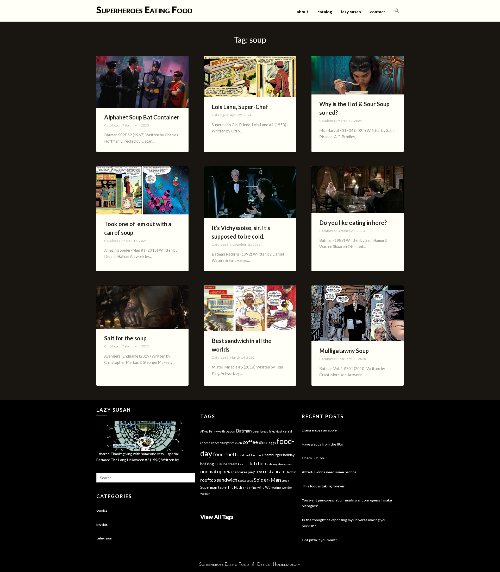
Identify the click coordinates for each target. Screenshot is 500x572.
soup (250, 480)
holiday (289, 455)
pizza (257, 471)
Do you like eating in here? (353, 222)
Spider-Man (267, 479)
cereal (287, 431)
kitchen (258, 463)
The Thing (250, 487)
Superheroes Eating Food (144, 9)
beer (256, 431)
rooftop (208, 480)
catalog (324, 11)
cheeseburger (221, 443)
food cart (244, 455)
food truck (257, 455)
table (222, 487)
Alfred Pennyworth (212, 431)
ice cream (230, 464)
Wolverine (273, 487)
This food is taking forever (323, 486)
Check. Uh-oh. (313, 458)
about (302, 11)
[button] (397, 11)
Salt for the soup (125, 338)
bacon (230, 431)
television (104, 538)
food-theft (225, 454)
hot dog (207, 463)
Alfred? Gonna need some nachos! (330, 472)
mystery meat (283, 464)
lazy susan (351, 11)
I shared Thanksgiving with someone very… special (137, 454)
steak (285, 480)
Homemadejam (287, 564)
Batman (244, 431)
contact (377, 11)
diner (263, 442)
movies (102, 524)
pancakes (240, 472)
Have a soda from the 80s (322, 444)
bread (264, 431)
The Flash (234, 487)
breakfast (275, 431)
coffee (250, 442)
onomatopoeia (216, 471)
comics (102, 510)
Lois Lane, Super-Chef (240, 106)
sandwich (227, 480)
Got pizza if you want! (319, 540)
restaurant (274, 471)
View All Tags (217, 516)
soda (242, 480)
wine (260, 487)
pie (250, 472)
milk (269, 464)
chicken (237, 442)
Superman (208, 487)
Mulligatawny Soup (344, 350)
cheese (205, 442)
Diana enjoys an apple (319, 430)
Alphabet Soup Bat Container (141, 117)
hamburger (273, 455)
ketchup (243, 464)
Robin (291, 472)
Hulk (218, 464)
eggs (272, 443)
